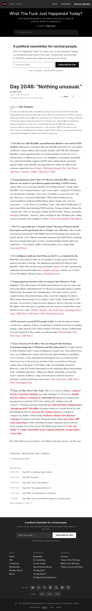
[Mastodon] (50, 587)
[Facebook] (62, 587)
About (54, 4)
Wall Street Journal (52, 168)
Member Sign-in (16, 570)
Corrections (14, 563)
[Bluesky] (32, 587)
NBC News (22, 313)
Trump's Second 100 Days (72, 567)
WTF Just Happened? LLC (36, 603)
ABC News (15, 171)
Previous (19, 4)
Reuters (43, 309)
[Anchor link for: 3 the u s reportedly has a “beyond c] (9, 226)
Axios (53, 218)
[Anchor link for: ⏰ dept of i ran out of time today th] (9, 390)
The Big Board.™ (40, 574)
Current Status (39, 563)
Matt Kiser (51, 26)
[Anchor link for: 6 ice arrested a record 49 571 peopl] (9, 321)
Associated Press (18, 247)
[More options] (79, 96)
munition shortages (51, 269)
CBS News (43, 171)
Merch (11, 574)
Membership (14, 567)
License (76, 603)
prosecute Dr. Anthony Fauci (45, 411)
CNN (52, 171)
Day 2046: (46, 87)
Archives (64, 556)
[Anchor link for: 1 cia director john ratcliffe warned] (9, 143)
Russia (37, 453)
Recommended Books (42, 567)
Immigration (45, 453)
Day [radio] (51, 607)
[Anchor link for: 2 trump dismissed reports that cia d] (9, 179)
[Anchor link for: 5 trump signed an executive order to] (9, 281)
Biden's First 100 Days (70, 563)
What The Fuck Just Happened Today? (46, 13)
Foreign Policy (15, 453)
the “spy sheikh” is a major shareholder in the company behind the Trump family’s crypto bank (45, 429)
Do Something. (39, 560)
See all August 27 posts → (21, 503)
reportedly (14, 215)
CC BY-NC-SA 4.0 (65, 603)
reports (57, 266)
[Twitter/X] (44, 587)
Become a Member (82, 4)
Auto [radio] (44, 607)
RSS (42, 594)
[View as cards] (73, 96)
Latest (11, 4)
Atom (49, 594)
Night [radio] (59, 607)
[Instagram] (56, 587)
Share (66, 96)
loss (69, 269)
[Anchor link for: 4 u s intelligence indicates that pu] (9, 256)
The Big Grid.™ (39, 570)
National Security (27, 453)
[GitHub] (68, 587)
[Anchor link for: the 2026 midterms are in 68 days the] (9, 441)
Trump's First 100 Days (70, 560)
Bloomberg (76, 218)
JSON (57, 594)
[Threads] (38, 587)
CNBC (34, 171)
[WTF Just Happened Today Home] (4, 3)
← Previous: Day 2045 (19, 459)
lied (54, 397)
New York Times (69, 168)
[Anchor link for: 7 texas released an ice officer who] (9, 343)
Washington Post (51, 273)
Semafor (25, 171)
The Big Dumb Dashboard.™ (45, 577)
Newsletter (65, 4)
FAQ (11, 560)
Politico (38, 168)
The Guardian (63, 218)
